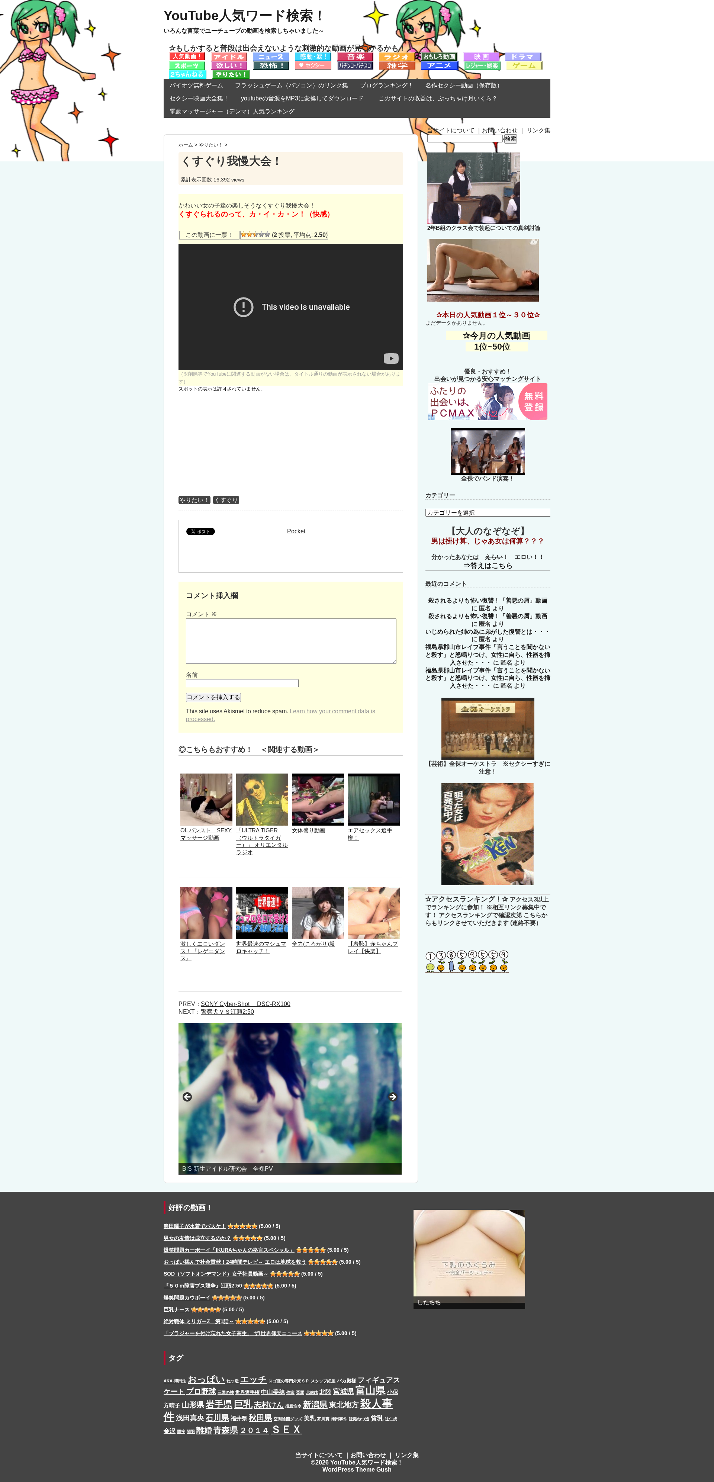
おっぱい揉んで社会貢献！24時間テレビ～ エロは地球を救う (235, 1262)
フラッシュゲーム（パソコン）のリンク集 (291, 85)
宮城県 (343, 1391)
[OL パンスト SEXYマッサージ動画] (206, 777)
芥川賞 (323, 1419)
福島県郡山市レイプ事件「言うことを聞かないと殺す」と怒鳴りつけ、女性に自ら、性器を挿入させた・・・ (487, 655)
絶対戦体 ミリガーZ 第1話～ (199, 1321)
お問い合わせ (500, 130)
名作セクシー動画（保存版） (464, 85)
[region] (290, 1099)
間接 (181, 1431)
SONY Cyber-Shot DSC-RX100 (245, 1004)
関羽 (191, 1431)
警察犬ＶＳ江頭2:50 (227, 1012)
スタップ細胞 (323, 1381)
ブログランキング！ (387, 85)
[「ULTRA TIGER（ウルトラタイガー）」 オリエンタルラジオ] (262, 777)
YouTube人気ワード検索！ (245, 15)
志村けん (269, 1405)
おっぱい (206, 1379)
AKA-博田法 (175, 1381)
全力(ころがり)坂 (313, 944)
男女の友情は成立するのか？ (197, 1238)
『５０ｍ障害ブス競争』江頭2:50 (203, 1286)
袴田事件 (339, 1419)
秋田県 (260, 1417)
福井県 (239, 1418)
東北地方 (344, 1405)
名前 (192, 675)
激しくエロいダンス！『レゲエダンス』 (202, 951)
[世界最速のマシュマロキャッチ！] (262, 890)
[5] (267, 234)
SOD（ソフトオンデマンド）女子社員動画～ (216, 1274)
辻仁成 (391, 1419)
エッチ (253, 1379)
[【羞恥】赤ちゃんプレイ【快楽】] (374, 890)
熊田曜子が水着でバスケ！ (195, 1226)
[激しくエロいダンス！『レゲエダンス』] (206, 890)
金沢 (170, 1430)
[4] (261, 234)
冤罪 (300, 1392)
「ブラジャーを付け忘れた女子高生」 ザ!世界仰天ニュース (233, 1333)
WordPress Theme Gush (357, 1469)
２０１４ (254, 1430)
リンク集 (538, 130)
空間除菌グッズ (288, 1419)
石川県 (217, 1417)
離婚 (204, 1430)
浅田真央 (190, 1418)
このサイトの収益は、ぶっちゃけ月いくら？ (441, 98)
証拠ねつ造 (359, 1419)
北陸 (325, 1391)
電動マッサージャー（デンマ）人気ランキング (232, 111)
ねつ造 (232, 1381)
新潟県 (315, 1404)
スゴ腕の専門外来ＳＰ (288, 1381)
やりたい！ (194, 500)
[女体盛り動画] (318, 777)
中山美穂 (273, 1391)
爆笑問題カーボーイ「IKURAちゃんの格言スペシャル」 (229, 1250)
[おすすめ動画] (187, 56)
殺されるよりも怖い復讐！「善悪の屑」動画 (487, 600)
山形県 (193, 1405)
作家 (290, 1392)
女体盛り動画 (308, 830)
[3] (255, 234)
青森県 (225, 1430)
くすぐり (226, 500)
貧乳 (377, 1418)
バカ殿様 (346, 1380)
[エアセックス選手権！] (374, 777)
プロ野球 (201, 1391)
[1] (244, 234)
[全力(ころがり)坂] (318, 890)
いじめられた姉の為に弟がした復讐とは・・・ (487, 632)
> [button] (392, 1097)
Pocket (296, 531)
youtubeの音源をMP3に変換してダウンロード (302, 98)
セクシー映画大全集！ (199, 98)
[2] (250, 234)
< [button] (187, 1097)
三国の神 (226, 1392)
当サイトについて (451, 130)
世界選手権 (247, 1392)
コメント (201, 614)
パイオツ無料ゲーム (196, 85)
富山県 (371, 1390)
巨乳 (243, 1404)
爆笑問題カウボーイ (187, 1298)
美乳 (310, 1418)
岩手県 (219, 1404)
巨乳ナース (177, 1309)
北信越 (312, 1392)
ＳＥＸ (286, 1429)
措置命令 (293, 1406)
